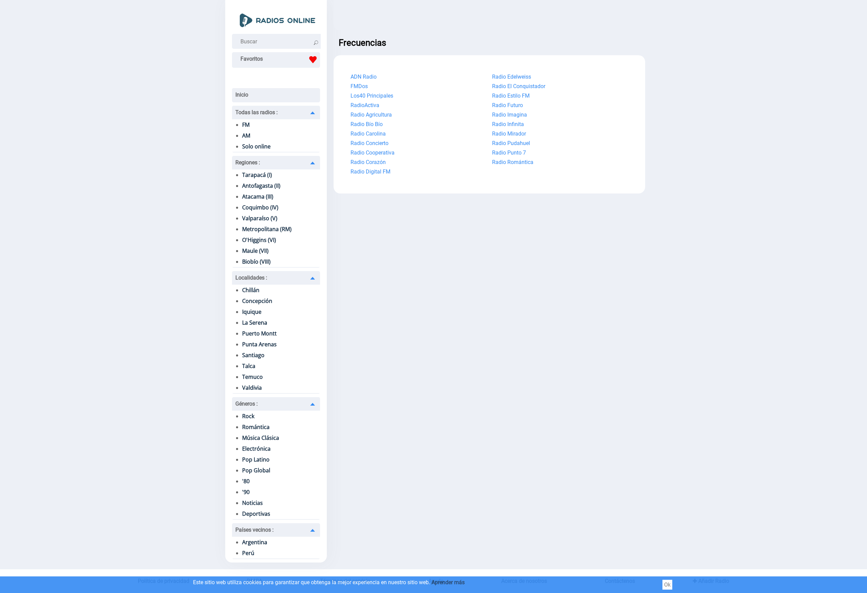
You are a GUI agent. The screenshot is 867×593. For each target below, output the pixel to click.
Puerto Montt (259, 333)
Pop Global (256, 470)
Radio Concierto (369, 143)
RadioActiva (365, 105)
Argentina (254, 542)
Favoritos (251, 59)
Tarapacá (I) (257, 175)
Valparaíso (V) (259, 218)
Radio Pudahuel (511, 143)
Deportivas (256, 513)
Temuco (252, 377)
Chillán (250, 290)
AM (246, 135)
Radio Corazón (368, 162)
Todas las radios (256, 112)
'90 (246, 492)
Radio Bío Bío (367, 124)
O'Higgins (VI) (259, 240)
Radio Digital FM (370, 171)
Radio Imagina (509, 114)
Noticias (252, 503)
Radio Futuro (507, 105)
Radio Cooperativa (373, 152)
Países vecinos (254, 530)
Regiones (247, 162)
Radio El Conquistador (518, 86)
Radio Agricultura (371, 114)
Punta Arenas (259, 344)
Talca (248, 366)
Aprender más (448, 582)
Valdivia (252, 387)
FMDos (359, 86)
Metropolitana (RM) (267, 229)
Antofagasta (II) (261, 185)
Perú (248, 553)
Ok (667, 584)
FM (246, 124)
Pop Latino (256, 459)
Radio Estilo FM (511, 96)
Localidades (251, 277)
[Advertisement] (489, 17)
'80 (246, 481)
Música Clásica (260, 438)
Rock (248, 416)
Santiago (253, 355)
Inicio (241, 94)
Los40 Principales (372, 96)
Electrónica (256, 448)
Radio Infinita (508, 124)
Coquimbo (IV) (260, 207)
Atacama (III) (257, 196)
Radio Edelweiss (511, 77)
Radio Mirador (509, 133)
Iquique (251, 311)
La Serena (254, 322)
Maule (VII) (255, 250)
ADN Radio (364, 77)
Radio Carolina (368, 133)
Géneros (246, 404)
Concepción (257, 301)
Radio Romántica (512, 162)
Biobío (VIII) (256, 261)
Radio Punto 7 (509, 152)
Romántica (256, 427)
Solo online (256, 146)
